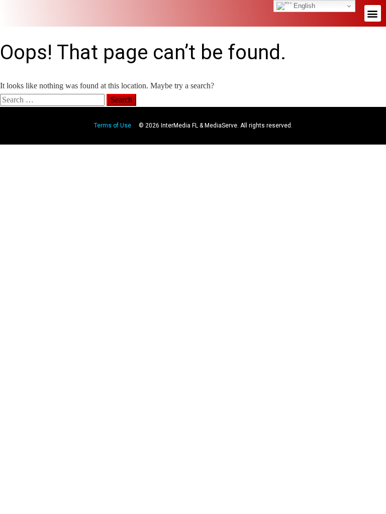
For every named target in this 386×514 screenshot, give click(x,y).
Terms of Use (112, 125)
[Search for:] (53, 99)
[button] (372, 13)
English (303, 6)
